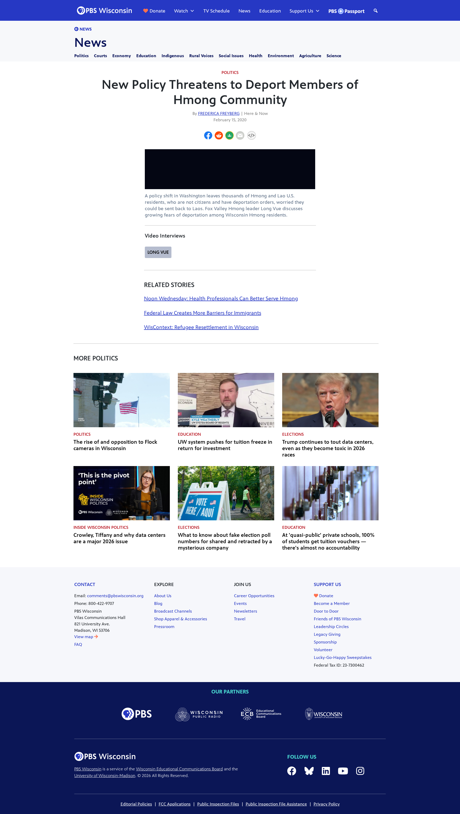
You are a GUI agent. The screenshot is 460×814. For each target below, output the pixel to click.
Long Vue (158, 252)
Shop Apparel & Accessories (180, 618)
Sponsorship (325, 642)
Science (334, 55)
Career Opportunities (254, 595)
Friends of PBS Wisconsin (337, 618)
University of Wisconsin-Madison (104, 775)
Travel (239, 618)
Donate (157, 11)
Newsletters (245, 611)
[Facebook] (208, 136)
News (244, 11)
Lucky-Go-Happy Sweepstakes (343, 657)
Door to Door (326, 611)
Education (270, 11)
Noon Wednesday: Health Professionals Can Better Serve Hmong (221, 299)
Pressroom (164, 626)
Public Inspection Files (218, 804)
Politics (81, 55)
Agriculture (310, 55)
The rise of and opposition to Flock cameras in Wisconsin (115, 445)
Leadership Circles (331, 626)
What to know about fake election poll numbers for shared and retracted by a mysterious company (225, 541)
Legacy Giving (327, 634)
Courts (100, 55)
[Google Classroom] (229, 136)
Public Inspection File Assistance (276, 804)
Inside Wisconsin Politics (100, 527)
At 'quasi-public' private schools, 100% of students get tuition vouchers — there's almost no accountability (328, 541)
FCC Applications (175, 804)
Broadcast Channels (173, 611)
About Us (162, 595)
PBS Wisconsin (87, 768)
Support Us (301, 11)
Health (255, 55)
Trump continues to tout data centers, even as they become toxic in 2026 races (327, 448)
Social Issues (231, 55)
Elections (293, 434)
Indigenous (173, 55)
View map (84, 636)
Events (240, 603)
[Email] (240, 136)
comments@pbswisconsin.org (115, 595)
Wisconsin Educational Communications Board (179, 768)
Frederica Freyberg (219, 113)
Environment (281, 55)
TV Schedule (216, 11)
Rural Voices (201, 55)
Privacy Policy (327, 804)
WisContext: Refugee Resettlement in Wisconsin (201, 327)
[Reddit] (218, 136)
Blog (158, 603)
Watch (181, 11)
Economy (121, 55)
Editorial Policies (136, 804)
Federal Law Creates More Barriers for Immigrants (202, 313)
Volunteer (323, 649)
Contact (84, 584)
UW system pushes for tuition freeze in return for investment (225, 445)
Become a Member (332, 603)
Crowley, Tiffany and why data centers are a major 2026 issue (119, 538)
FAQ (78, 644)
